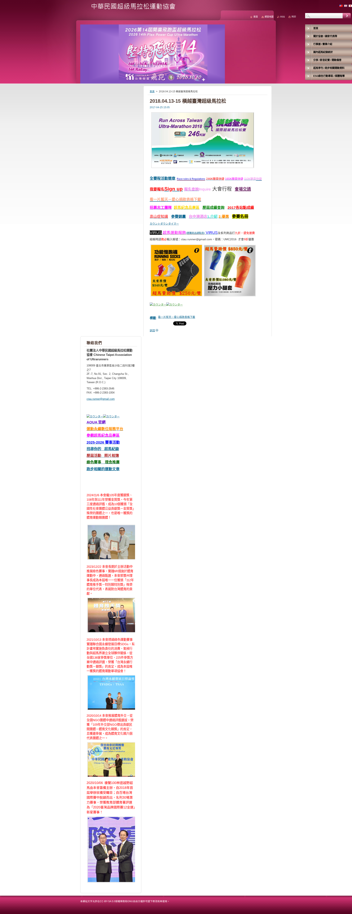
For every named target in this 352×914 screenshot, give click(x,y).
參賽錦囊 (178, 217)
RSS (282, 16)
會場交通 (243, 189)
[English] (345, 5)
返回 (152, 330)
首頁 (152, 91)
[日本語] (350, 5)
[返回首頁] (129, 8)
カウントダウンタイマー (164, 223)
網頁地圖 (269, 16)
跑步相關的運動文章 (103, 469)
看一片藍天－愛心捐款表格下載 (176, 317)
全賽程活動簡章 (162, 178)
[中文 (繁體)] (341, 5)
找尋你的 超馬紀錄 (103, 449)
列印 (294, 16)
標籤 (153, 318)
